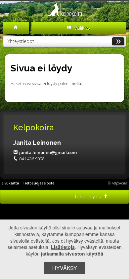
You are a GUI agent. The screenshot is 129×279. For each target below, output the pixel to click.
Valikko (81, 27)
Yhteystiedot (21, 41)
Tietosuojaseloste (38, 183)
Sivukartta (10, 183)
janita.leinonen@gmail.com (48, 152)
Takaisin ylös (88, 196)
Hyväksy (64, 268)
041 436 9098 (31, 159)
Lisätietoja (63, 247)
